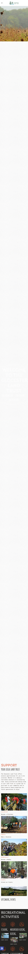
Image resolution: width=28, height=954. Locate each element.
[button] (2, 3)
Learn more (4, 940)
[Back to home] (14, 3)
